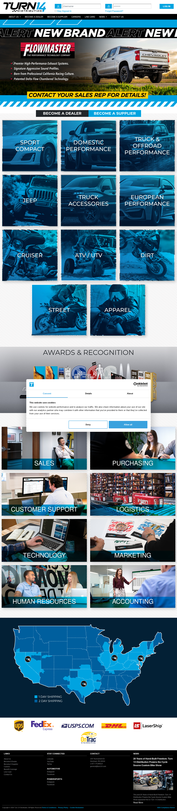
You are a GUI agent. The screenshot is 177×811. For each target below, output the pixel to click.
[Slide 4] (88, 102)
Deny (88, 424)
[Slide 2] (78, 102)
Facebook (50, 774)
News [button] (102, 16)
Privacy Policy (63, 807)
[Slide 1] (73, 102)
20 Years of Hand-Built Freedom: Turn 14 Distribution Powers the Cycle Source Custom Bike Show (153, 762)
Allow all (128, 424)
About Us (7, 759)
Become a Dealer (34, 16)
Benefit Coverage (10, 769)
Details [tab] (88, 393)
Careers (76, 16)
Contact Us (117, 16)
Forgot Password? (114, 11)
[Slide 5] (93, 102)
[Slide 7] (103, 102)
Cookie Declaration (77, 807)
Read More (138, 802)
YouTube (50, 762)
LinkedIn (50, 759)
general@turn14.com (98, 766)
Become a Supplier (57, 16)
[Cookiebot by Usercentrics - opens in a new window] (135, 384)
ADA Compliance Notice (166, 807)
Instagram (50, 772)
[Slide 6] (98, 102)
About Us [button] (14, 16)
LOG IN (166, 6)
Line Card (90, 16)
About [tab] (130, 393)
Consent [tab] (47, 393)
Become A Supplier (115, 113)
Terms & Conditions (49, 807)
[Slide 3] (83, 102)
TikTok (49, 764)
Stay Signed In (64, 11)
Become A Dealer (62, 113)
